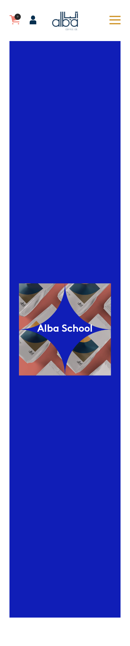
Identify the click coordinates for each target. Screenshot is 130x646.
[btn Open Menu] (115, 20)
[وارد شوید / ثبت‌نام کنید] (33, 20)
